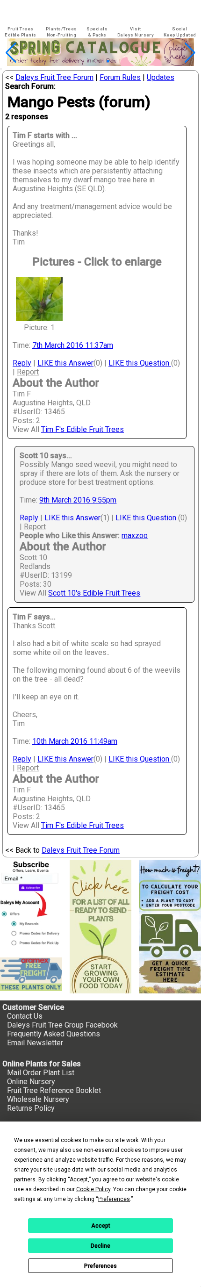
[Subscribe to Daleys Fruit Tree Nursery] (31, 905)
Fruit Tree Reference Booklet (54, 1090)
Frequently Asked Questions (53, 1033)
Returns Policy (31, 1108)
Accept (100, 1225)
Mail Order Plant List (40, 1072)
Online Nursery (31, 1081)
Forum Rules (120, 77)
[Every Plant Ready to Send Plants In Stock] (101, 927)
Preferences (100, 1266)
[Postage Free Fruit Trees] (31, 974)
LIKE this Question (139, 363)
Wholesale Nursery (38, 1099)
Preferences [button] (114, 1199)
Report (28, 371)
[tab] (20, 32)
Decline (100, 1246)
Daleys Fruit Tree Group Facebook (62, 1025)
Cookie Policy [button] (93, 1189)
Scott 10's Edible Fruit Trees (94, 593)
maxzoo (135, 535)
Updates (160, 77)
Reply (22, 363)
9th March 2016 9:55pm (77, 500)
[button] (85, 61)
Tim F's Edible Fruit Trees (82, 429)
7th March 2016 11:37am (72, 345)
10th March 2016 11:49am (74, 741)
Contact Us (25, 1016)
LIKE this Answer (65, 363)
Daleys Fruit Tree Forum (54, 77)
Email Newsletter (35, 1042)
